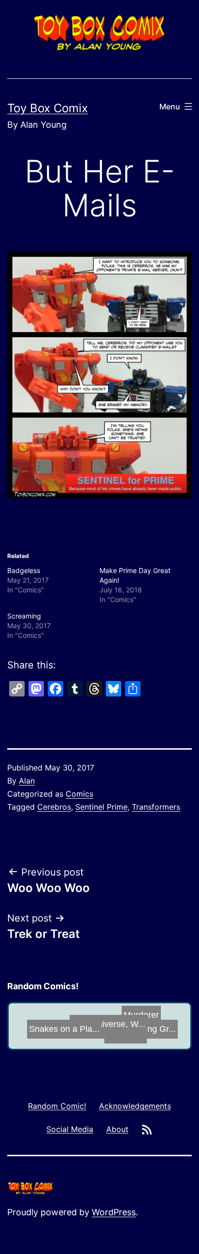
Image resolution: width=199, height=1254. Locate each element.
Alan (27, 781)
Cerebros (54, 807)
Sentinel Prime (101, 807)
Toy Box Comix (47, 108)
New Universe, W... (103, 1024)
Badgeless (23, 570)
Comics (79, 794)
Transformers (156, 807)
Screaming (24, 616)
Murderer (137, 1013)
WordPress (114, 1212)
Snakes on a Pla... (63, 1026)
